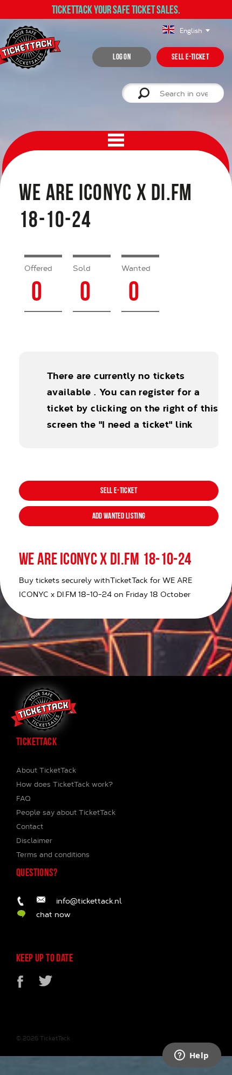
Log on (122, 56)
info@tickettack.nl (89, 900)
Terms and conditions (53, 854)
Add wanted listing (118, 516)
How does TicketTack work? (64, 784)
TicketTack (55, 1038)
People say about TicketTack (65, 812)
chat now (53, 914)
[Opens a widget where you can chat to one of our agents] (191, 1056)
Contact (29, 826)
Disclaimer (34, 840)
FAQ (23, 798)
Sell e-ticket (190, 56)
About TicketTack (46, 770)
